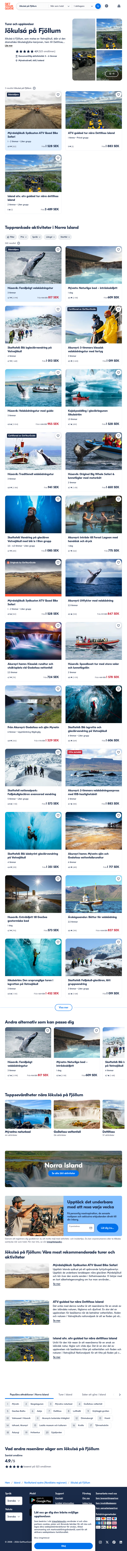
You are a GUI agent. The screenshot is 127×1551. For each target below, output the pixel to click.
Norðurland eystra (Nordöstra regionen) (45, 1482)
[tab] (29, 1394)
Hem (7, 1482)
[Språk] (106, 5)
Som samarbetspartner (107, 1508)
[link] (33, 121)
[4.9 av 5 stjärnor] (24, 51)
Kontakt (59, 1498)
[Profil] (119, 6)
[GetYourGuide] (9, 6)
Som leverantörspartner (107, 1498)
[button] (33, 121)
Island (17, 1482)
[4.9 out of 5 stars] (14, 1467)
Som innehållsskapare (106, 1503)
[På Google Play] (41, 1500)
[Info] (34, 88)
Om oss (86, 1498)
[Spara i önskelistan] (58, 94)
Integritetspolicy (54, 1242)
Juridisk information (64, 1503)
